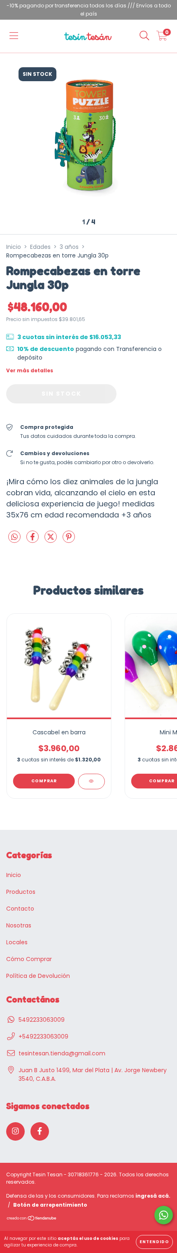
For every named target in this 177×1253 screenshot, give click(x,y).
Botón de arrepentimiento (50, 1204)
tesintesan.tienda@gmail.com (62, 1053)
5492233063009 (42, 1020)
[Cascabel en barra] (91, 781)
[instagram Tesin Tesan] (15, 1131)
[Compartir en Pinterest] (69, 540)
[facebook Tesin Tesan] (39, 1131)
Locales (17, 942)
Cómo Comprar (29, 959)
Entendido (154, 1242)
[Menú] (13, 36)
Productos (20, 892)
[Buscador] (144, 36)
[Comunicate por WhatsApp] (163, 1215)
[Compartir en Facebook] (33, 540)
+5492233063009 (43, 1036)
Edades (40, 247)
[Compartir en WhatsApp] (14, 537)
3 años (69, 247)
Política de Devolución (38, 976)
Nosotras (18, 925)
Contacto (20, 908)
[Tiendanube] (32, 1218)
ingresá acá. (152, 1195)
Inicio (13, 247)
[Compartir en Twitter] (51, 540)
